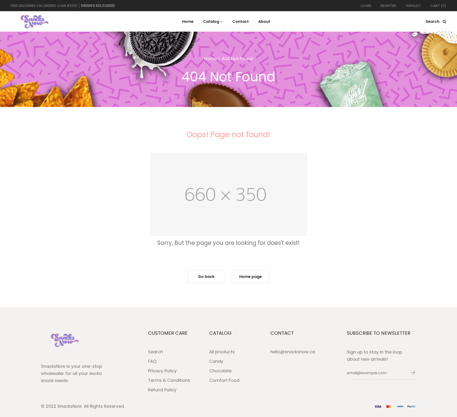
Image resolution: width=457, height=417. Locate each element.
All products (222, 352)
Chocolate (220, 371)
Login (366, 5)
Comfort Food (224, 380)
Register (388, 5)
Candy (216, 361)
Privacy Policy (162, 371)
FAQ (152, 361)
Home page (250, 276)
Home (210, 59)
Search (155, 352)
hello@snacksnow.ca (292, 352)
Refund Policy (162, 390)
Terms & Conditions (169, 380)
